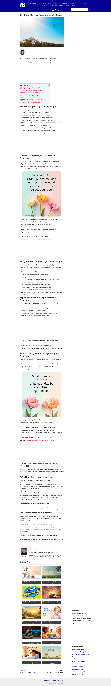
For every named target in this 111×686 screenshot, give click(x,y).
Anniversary (33, 3)
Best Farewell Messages (78, 658)
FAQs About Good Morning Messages (30, 102)
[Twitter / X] (58, 10)
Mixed (61, 5)
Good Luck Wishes (77, 664)
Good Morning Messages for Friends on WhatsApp (33, 88)
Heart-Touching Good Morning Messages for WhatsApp (32, 96)
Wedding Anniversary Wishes (79, 671)
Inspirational (54, 5)
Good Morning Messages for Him (80, 652)
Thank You (45, 5)
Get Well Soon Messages (78, 661)
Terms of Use (56, 680)
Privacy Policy (48, 680)
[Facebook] (55, 10)
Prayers (67, 5)
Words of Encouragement (78, 674)
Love (78, 3)
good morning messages (36, 60)
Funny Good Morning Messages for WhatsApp (32, 90)
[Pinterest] (53, 10)
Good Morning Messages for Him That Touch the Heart (40, 440)
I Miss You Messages (77, 666)
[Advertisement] (41, 74)
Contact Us (64, 680)
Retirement (85, 3)
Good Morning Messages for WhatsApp (31, 87)
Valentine (73, 5)
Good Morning (63, 3)
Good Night (72, 3)
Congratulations (52, 3)
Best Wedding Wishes (77, 669)
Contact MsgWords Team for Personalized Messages (31, 100)
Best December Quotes (78, 649)
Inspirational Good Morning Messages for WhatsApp (31, 93)
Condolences (42, 3)
